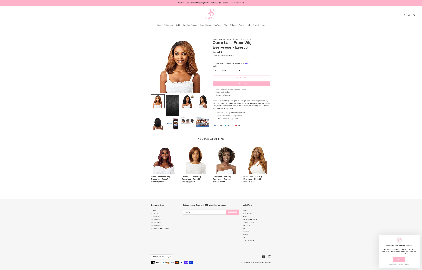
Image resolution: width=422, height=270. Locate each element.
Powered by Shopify (265, 262)
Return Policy (156, 222)
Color (215, 66)
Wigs (244, 228)
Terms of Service (157, 219)
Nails (244, 237)
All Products (247, 213)
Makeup (246, 231)
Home (215, 39)
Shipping (216, 55)
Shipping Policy (157, 216)
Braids (245, 216)
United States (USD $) (161, 257)
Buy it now (242, 84)
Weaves (245, 234)
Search (153, 210)
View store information (223, 95)
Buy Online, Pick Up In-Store (162, 228)
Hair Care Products (250, 219)
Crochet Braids (248, 222)
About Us (154, 213)
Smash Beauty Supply (252, 262)
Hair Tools (246, 225)
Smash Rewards (249, 240)
